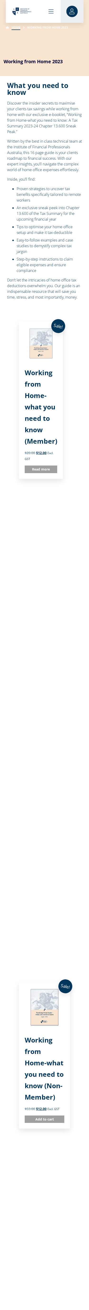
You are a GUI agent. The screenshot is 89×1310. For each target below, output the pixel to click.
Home (16, 27)
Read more (41, 469)
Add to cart (44, 1119)
